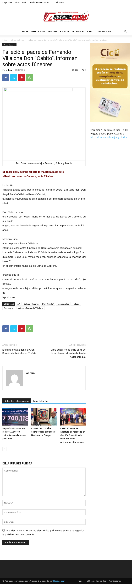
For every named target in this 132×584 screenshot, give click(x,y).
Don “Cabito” (48, 304)
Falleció (76, 304)
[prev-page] (4, 449)
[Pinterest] (21, 77)
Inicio (24, 2)
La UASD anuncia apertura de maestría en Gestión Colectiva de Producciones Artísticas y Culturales (72, 435)
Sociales (64, 31)
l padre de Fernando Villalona (29, 308)
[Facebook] (5, 77)
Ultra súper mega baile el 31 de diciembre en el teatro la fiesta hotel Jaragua (68, 353)
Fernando (8, 308)
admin (9, 70)
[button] (125, 31)
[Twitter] (13, 77)
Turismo (52, 31)
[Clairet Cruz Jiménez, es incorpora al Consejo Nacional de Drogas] (44, 417)
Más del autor (40, 401)
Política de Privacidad (39, 2)
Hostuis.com (59, 580)
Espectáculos (38, 31)
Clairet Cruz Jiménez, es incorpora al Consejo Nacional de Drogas (43, 431)
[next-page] (10, 449)
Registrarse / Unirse (10, 2)
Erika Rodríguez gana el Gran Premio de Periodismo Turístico (20, 351)
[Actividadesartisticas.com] (66, 16)
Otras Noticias (103, 31)
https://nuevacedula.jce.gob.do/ (108, 137)
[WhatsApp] (29, 77)
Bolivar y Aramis (31, 304)
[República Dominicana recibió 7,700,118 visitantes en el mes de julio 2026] (15, 417)
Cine (89, 31)
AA (19, 304)
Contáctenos (58, 2)
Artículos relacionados (16, 401)
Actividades (78, 31)
